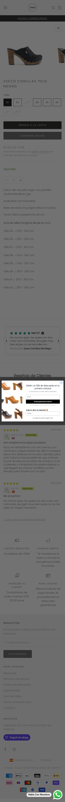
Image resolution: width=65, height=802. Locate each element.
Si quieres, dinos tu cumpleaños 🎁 (37, 410)
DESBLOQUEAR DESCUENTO (43, 401)
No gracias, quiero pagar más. (43, 418)
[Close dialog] (61, 382)
